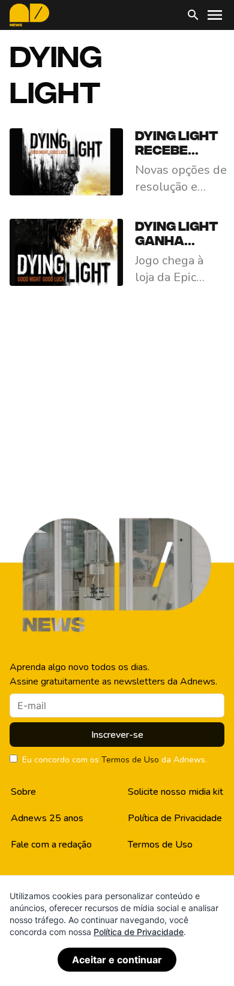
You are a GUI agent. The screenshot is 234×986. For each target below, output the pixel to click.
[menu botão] (214, 15)
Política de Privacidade (175, 818)
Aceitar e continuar (117, 960)
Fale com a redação (51, 844)
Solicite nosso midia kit (175, 791)
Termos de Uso (130, 759)
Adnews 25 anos (47, 818)
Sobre (23, 791)
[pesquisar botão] (193, 15)
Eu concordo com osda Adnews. (114, 759)
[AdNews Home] (29, 15)
